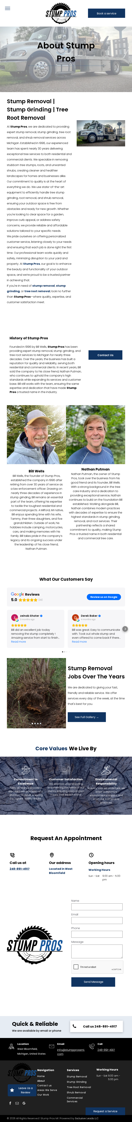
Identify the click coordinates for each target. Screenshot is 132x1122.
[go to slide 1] (32, 723)
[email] (17, 1104)
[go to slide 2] (35, 723)
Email (74, 914)
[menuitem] (50, 1076)
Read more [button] (18, 642)
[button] (7, 629)
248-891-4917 (106, 1050)
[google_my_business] (23, 1104)
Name (75, 901)
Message (77, 942)
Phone (75, 928)
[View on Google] (14, 617)
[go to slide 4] (40, 723)
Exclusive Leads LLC (86, 1118)
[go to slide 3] (37, 723)
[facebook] (10, 1104)
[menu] (7, 8)
